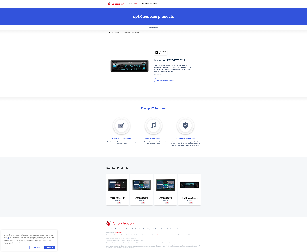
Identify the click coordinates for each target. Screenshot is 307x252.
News (112, 229)
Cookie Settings (36, 247)
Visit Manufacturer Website (165, 80)
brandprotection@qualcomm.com (164, 234)
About (107, 229)
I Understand (50, 247)
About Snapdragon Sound (150, 3)
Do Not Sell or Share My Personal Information (171, 229)
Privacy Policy (146, 229)
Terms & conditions (136, 229)
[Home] (116, 3)
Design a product (118, 232)
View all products (154, 27)
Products (132, 3)
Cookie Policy (154, 229)
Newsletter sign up (120, 229)
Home (109, 32)
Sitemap (128, 229)
